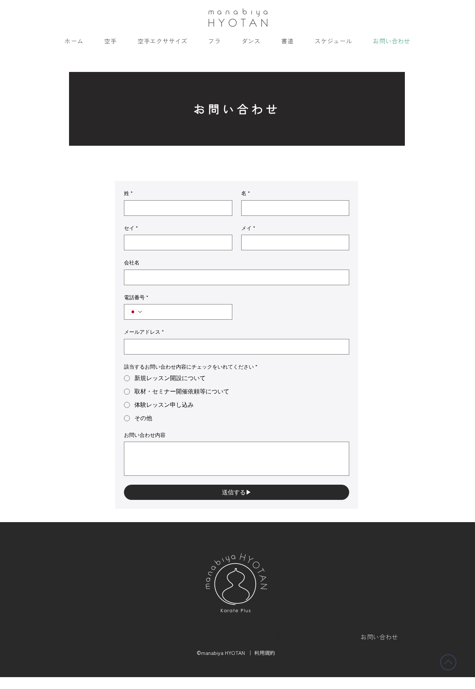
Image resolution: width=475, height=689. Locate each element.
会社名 (132, 263)
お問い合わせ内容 (145, 435)
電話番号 (136, 297)
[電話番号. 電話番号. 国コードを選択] (136, 312)
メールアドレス (144, 332)
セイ (131, 228)
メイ (248, 228)
